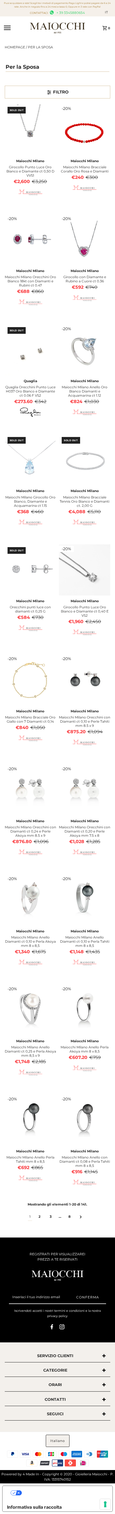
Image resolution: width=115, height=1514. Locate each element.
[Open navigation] (15, 28)
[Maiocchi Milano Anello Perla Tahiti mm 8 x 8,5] (30, 1120)
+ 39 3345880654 (70, 13)
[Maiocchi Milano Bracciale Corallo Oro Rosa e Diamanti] (84, 129)
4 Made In (31, 1474)
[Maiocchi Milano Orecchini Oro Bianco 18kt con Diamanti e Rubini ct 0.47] (30, 239)
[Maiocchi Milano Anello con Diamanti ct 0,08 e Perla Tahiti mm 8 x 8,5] (84, 1120)
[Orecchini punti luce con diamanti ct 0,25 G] (30, 570)
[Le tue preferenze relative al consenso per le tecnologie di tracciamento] (105, 1504)
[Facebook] (52, 1327)
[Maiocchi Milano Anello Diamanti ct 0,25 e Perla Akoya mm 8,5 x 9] (30, 1010)
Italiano (57, 1441)
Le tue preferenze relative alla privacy (63, 1493)
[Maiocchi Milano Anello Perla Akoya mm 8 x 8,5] (84, 1010)
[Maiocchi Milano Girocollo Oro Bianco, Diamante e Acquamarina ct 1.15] (30, 459)
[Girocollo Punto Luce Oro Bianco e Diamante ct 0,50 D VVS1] (30, 129)
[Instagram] (61, 1327)
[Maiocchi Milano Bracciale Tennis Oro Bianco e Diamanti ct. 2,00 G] (84, 459)
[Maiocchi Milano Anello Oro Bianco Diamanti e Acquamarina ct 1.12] (84, 350)
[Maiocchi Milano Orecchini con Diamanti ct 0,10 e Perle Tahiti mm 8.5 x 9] (84, 679)
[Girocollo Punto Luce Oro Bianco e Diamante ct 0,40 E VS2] (84, 570)
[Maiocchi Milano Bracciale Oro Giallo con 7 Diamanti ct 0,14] (30, 679)
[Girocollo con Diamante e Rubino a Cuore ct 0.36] (84, 239)
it (106, 12)
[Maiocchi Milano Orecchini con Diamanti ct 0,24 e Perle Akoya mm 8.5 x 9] (30, 790)
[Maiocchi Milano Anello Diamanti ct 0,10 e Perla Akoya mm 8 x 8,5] (30, 899)
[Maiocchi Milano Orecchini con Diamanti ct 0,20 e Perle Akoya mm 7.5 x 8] (84, 790)
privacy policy (57, 1316)
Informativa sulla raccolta (34, 1507)
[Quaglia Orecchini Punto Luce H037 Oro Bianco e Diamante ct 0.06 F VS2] (30, 350)
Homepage (15, 47)
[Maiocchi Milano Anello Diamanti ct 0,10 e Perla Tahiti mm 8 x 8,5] (84, 899)
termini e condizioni (69, 1311)
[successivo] (81, 1216)
